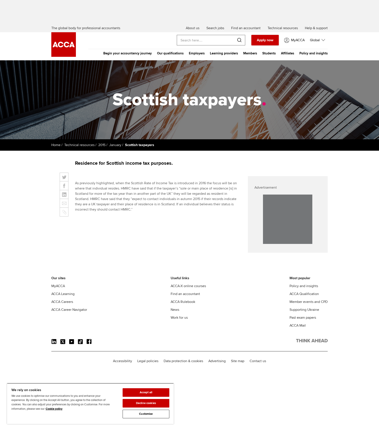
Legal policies (147, 361)
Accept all (146, 392)
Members (250, 53)
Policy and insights (313, 53)
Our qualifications (170, 53)
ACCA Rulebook (183, 302)
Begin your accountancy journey (127, 53)
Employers (197, 53)
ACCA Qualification (304, 294)
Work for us (179, 317)
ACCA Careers (62, 302)
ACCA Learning (63, 294)
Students (269, 53)
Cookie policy (54, 409)
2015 (101, 145)
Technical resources (79, 145)
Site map (237, 361)
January (115, 145)
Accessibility (122, 361)
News (175, 310)
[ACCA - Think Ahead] (63, 56)
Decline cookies (146, 403)
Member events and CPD (309, 302)
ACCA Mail (298, 325)
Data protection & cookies (183, 361)
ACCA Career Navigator (69, 310)
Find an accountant (185, 294)
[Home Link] (312, 341)
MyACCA (58, 286)
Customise (146, 414)
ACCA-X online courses (188, 286)
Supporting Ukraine (304, 310)
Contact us (258, 361)
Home (56, 145)
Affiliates (287, 53)
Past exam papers (303, 317)
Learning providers (224, 53)
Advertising (217, 361)
